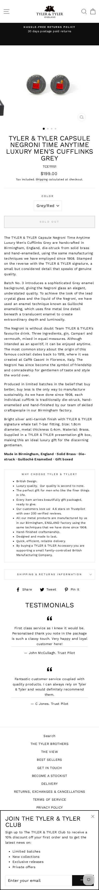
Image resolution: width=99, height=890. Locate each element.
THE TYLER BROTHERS (49, 744)
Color (48, 196)
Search (49, 736)
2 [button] (48, 129)
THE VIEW (49, 752)
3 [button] (52, 129)
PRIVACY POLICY (49, 807)
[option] (49, 29)
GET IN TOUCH (49, 768)
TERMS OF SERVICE (49, 799)
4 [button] (56, 129)
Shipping (42, 179)
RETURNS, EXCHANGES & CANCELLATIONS (49, 791)
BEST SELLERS (49, 760)
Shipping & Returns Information (49, 574)
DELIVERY (49, 784)
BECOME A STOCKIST (49, 776)
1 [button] (44, 129)
